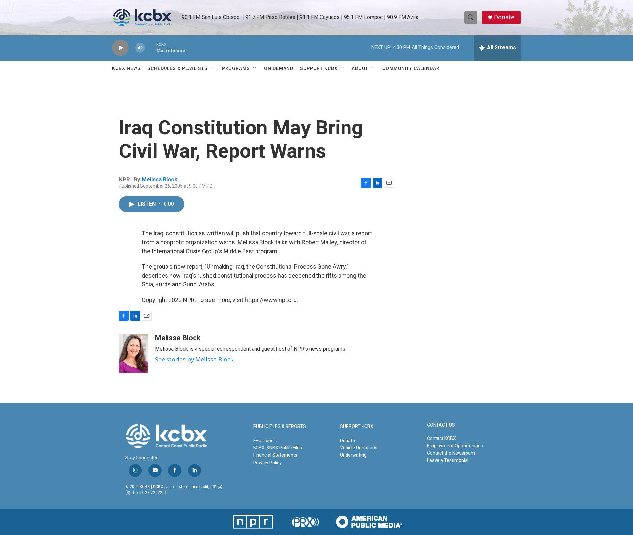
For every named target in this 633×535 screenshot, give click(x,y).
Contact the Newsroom (451, 453)
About (360, 68)
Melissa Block (159, 179)
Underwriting (353, 455)
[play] (120, 48)
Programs (236, 68)
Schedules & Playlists (177, 68)
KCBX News (126, 68)
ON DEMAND (278, 68)
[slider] (151, 47)
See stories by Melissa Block (194, 359)
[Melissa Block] (133, 353)
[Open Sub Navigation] (212, 68)
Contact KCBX (441, 438)
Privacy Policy (267, 462)
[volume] (140, 47)
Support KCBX (319, 68)
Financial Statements (275, 455)
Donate (504, 17)
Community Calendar (410, 68)
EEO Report (265, 440)
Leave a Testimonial (447, 460)
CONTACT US (441, 425)
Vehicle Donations (358, 447)
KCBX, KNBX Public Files (277, 447)
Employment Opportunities (455, 445)
